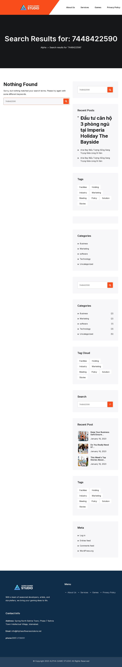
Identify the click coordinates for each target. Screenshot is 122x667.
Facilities (83, 187)
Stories (82, 203)
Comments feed (87, 546)
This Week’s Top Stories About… (98, 458)
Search (81, 396)
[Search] (110, 404)
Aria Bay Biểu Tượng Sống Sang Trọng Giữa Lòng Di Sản (95, 151)
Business (84, 243)
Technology (85, 259)
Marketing (96, 192)
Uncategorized (86, 264)
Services (85, 7)
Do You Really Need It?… (100, 446)
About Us (70, 7)
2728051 (21, 638)
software (84, 254)
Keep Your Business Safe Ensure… (100, 433)
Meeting (82, 198)
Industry (83, 192)
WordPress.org (86, 551)
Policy (94, 198)
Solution (105, 198)
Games (98, 7)
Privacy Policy (113, 7)
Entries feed (85, 540)
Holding (95, 187)
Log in (82, 535)
